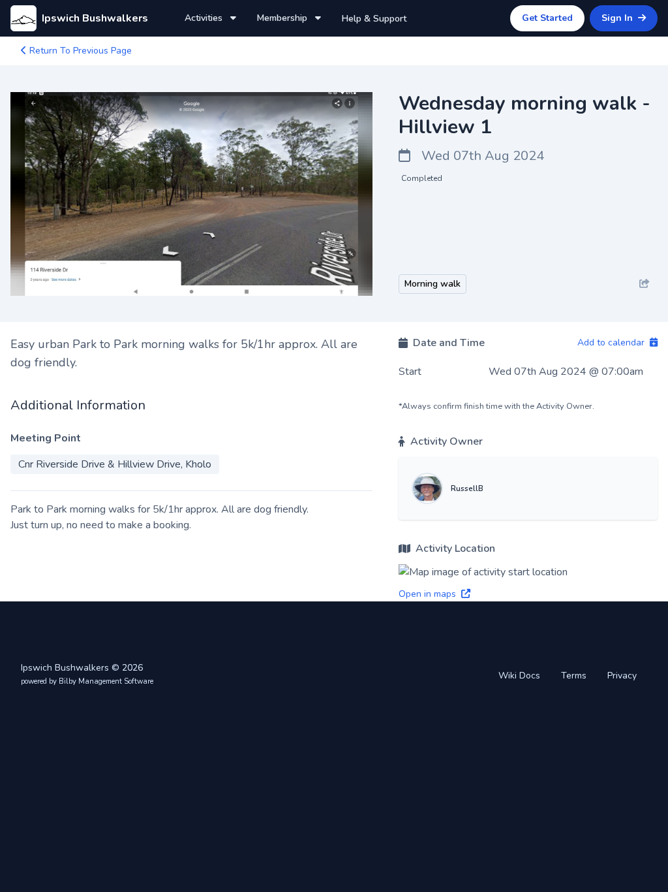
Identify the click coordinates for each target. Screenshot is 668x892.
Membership (283, 18)
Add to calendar (612, 342)
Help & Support (374, 18)
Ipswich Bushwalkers (95, 18)
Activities (205, 18)
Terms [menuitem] (573, 675)
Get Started (547, 18)
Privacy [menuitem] (622, 675)
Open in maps (429, 594)
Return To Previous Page (79, 50)
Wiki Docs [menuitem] (519, 675)
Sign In (618, 18)
